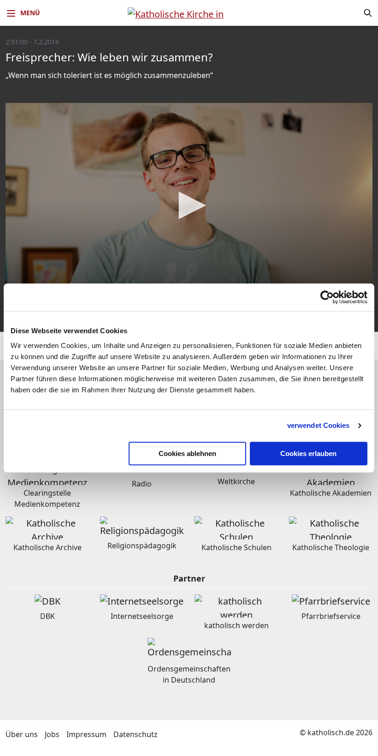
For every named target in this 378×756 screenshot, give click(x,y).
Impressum (86, 734)
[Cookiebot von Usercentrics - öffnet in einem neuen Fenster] (327, 297)
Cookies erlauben (308, 453)
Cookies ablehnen (187, 453)
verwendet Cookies (318, 425)
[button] (189, 205)
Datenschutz (135, 734)
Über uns (22, 734)
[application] (189, 206)
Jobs (52, 734)
